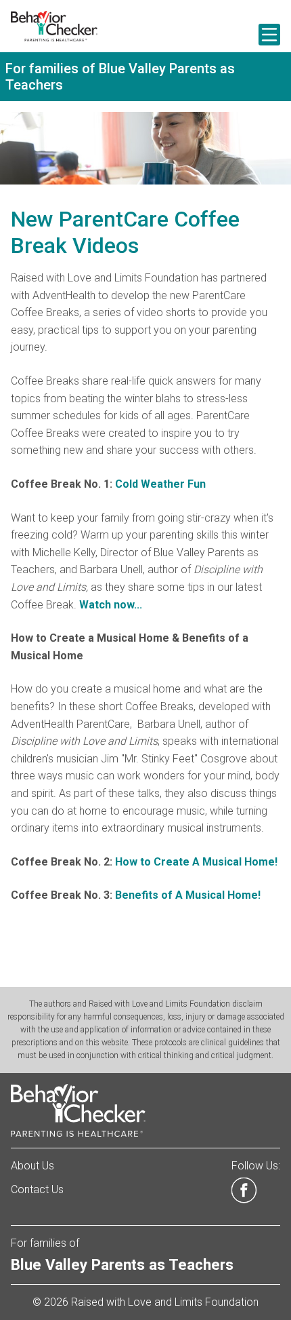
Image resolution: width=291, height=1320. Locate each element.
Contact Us (37, 1189)
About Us (32, 1165)
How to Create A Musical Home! (196, 861)
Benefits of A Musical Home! (186, 895)
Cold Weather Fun (160, 484)
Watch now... (110, 604)
